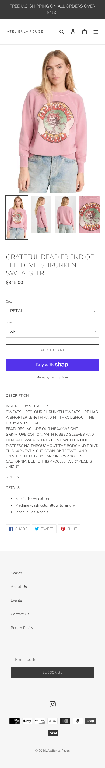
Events (16, 600)
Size (9, 322)
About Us (19, 586)
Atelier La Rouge (58, 751)
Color (10, 301)
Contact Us (20, 614)
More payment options (52, 377)
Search (16, 573)
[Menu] (96, 31)
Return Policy (22, 627)
